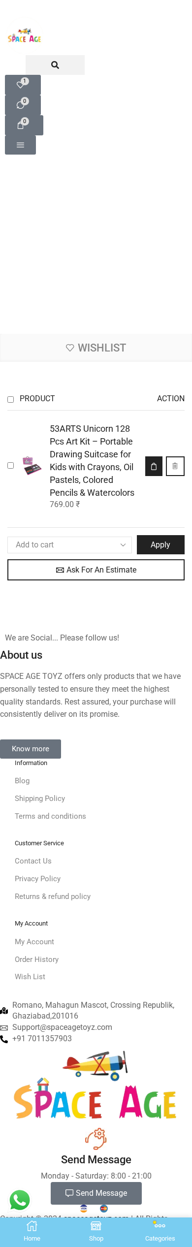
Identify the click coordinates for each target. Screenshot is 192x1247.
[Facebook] (9, 618)
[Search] (55, 65)
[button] (23, 105)
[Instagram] (29, 618)
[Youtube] (68, 618)
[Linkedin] (49, 618)
